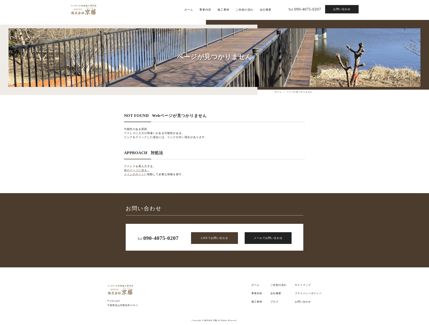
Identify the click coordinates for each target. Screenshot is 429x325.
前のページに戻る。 (137, 170)
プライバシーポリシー (308, 293)
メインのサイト (134, 174)
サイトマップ (303, 285)
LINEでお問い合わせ (214, 238)
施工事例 (256, 301)
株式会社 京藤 (210, 320)
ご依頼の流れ (244, 9)
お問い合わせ (341, 9)
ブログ (274, 301)
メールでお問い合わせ (268, 238)
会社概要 (265, 9)
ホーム (188, 9)
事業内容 (205, 9)
